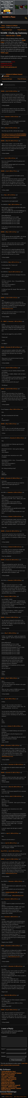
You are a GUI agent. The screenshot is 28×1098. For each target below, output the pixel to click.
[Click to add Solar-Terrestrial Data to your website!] (21, 8)
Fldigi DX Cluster (22, 29)
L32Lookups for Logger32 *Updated (11, 1073)
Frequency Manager (6, 29)
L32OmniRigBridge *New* (8, 1071)
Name (3, 1049)
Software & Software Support (14, 74)
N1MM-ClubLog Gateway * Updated (11, 1088)
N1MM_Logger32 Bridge (8, 1074)
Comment (4, 1036)
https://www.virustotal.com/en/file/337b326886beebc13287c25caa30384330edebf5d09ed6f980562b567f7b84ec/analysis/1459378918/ (14, 135)
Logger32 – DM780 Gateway (9, 1086)
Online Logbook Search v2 (8, 1079)
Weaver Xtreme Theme (21, 1096)
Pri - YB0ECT (4, 321)
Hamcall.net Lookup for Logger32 (10, 1085)
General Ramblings (6, 1093)
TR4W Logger (4, 52)
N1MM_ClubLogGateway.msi (9, 67)
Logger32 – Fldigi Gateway (8, 1077)
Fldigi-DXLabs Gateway (7, 1082)
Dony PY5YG (4, 851)
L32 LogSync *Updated (7, 1076)
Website (3, 1056)
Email (3, 1052)
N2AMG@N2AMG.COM (11, 892)
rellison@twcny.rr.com (7, 308)
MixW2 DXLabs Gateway (8, 1083)
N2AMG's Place (8, 17)
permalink (6, 76)
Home (3, 25)
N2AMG (2, 91)
